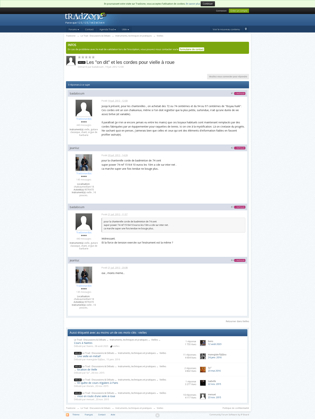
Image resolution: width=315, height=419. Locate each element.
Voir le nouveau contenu (226, 29)
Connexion (221, 10)
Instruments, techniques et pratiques (128, 339)
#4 (237, 260)
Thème (75, 414)
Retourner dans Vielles (237, 321)
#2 (237, 147)
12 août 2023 (214, 344)
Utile (124, 29)
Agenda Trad (107, 29)
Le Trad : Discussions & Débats (90, 339)
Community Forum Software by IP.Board (229, 414)
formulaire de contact (191, 49)
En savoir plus (193, 3)
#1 (237, 93)
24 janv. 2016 (214, 357)
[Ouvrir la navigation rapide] (245, 29)
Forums (73, 29)
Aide (113, 414)
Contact (89, 29)
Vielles (154, 339)
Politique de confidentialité (236, 408)
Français (89, 414)
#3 (237, 206)
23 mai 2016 (214, 370)
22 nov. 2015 (214, 384)
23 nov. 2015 (214, 397)
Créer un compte (238, 10)
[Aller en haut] (157, 415)
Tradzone (70, 408)
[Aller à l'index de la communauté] (95, 18)
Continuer (208, 3)
